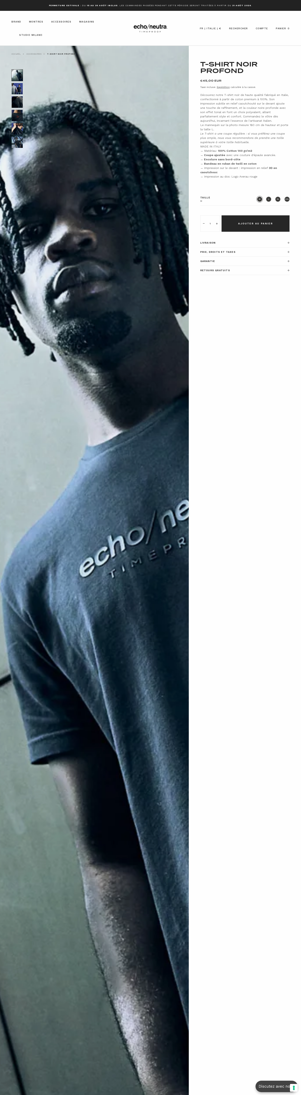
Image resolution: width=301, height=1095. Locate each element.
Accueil (16, 54)
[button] (210, 29)
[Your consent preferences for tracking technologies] (294, 1088)
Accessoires (61, 21)
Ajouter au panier (255, 223)
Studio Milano (31, 35)
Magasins (86, 21)
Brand (16, 21)
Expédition (223, 87)
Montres (36, 21)
